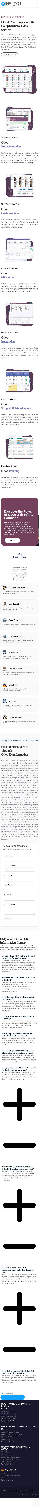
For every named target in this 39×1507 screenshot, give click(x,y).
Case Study (26, 1490)
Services (11, 1490)
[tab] (19, 965)
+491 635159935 (8, 1480)
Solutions (4, 1490)
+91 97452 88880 (8, 1421)
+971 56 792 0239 (8, 1441)
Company (18, 1490)
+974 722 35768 (8, 1464)
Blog (32, 1490)
